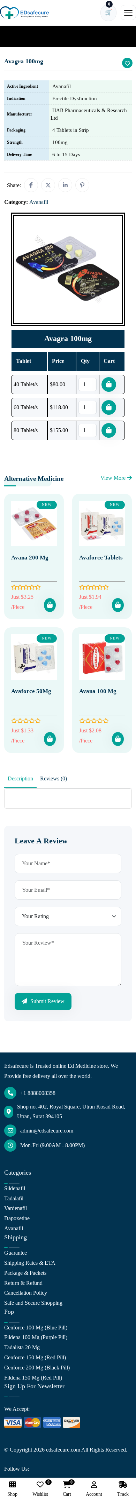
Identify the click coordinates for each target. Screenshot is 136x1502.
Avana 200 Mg (29, 557)
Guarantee (15, 1253)
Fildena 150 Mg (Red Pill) (33, 1378)
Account (94, 1494)
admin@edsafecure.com (46, 1131)
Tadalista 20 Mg (22, 1347)
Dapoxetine (17, 1218)
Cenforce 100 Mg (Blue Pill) (35, 1327)
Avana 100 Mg (97, 691)
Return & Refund (23, 1283)
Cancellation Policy (25, 1293)
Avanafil (38, 36)
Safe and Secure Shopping (33, 1303)
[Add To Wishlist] (127, 63)
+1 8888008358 (37, 1093)
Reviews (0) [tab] (53, 778)
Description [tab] (20, 778)
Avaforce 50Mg (31, 691)
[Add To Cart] (50, 605)
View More (113, 478)
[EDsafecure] (24, 12)
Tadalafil (13, 1198)
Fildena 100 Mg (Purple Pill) (35, 1337)
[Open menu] (128, 12)
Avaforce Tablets (101, 557)
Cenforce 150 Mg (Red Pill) (35, 1357)
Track (123, 1494)
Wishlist (40, 1489)
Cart (67, 1489)
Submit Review (47, 1001)
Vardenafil (15, 1208)
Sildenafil (14, 1188)
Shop (12, 1494)
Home (15, 36)
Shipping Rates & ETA (29, 1263)
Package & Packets (25, 1273)
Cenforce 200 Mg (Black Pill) (37, 1367)
